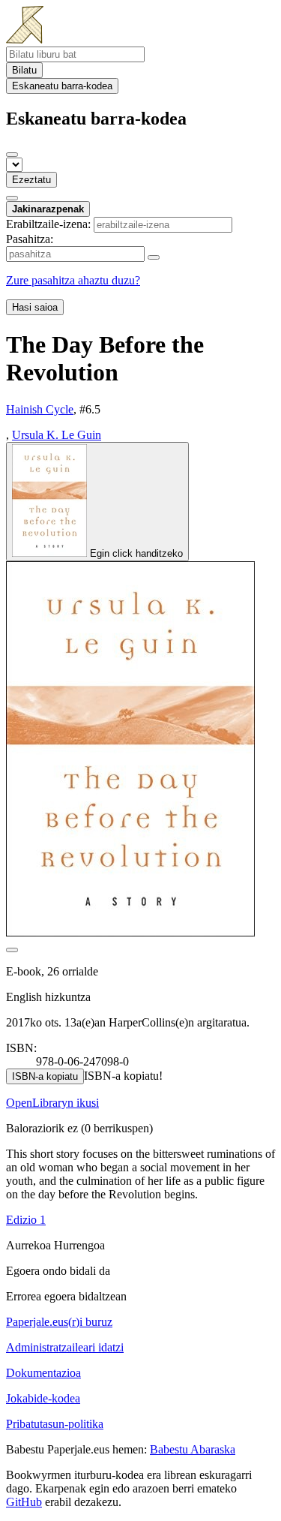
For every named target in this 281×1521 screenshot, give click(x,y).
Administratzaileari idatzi (65, 1347)
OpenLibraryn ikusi (52, 1102)
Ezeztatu (31, 179)
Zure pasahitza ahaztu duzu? (73, 280)
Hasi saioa (35, 307)
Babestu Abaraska (192, 1449)
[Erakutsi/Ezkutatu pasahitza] (154, 257)
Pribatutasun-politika (54, 1423)
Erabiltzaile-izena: (48, 224)
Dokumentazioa (43, 1372)
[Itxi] (12, 154)
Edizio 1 (26, 1219)
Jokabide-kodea (43, 1398)
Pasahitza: (29, 239)
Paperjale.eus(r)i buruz (59, 1321)
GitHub (24, 1501)
